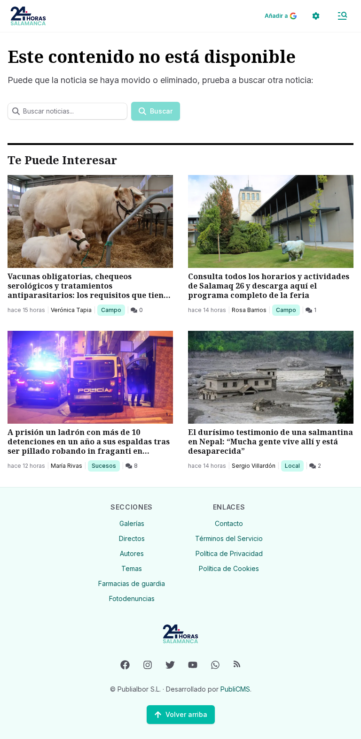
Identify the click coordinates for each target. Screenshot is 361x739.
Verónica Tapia (71, 309)
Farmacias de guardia (131, 583)
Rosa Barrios (249, 309)
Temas (131, 568)
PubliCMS (235, 689)
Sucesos (105, 465)
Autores (132, 553)
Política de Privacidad (229, 553)
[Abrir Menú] (342, 16)
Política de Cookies (229, 568)
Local (294, 465)
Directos (132, 538)
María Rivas (66, 465)
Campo (113, 309)
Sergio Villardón (253, 465)
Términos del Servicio (229, 538)
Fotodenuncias (132, 598)
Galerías (131, 523)
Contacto (229, 523)
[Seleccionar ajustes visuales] (315, 16)
